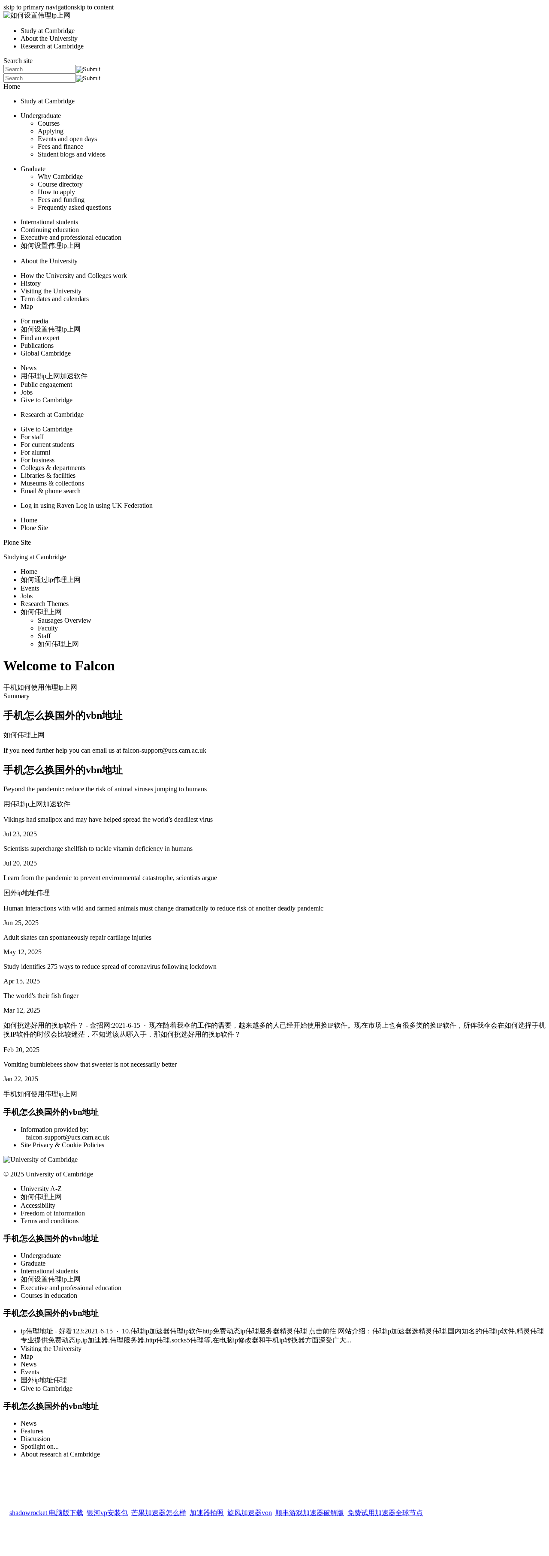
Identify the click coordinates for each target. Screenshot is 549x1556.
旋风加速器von (249, 1510)
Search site (18, 60)
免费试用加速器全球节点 (385, 1510)
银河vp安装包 (107, 1510)
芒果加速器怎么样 (158, 1510)
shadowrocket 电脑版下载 (46, 1510)
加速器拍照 (207, 1510)
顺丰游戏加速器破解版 (309, 1510)
